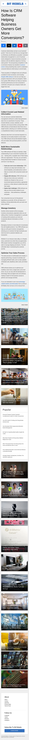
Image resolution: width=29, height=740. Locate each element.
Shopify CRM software (7, 77)
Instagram (7, 720)
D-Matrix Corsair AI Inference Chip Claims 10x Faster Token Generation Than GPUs (14, 547)
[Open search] (26, 3)
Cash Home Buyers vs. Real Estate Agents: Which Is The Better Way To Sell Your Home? (14, 400)
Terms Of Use (8, 705)
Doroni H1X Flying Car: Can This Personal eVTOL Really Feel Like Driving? (13, 587)
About (6, 699)
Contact (6, 701)
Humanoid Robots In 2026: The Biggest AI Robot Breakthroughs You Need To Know (13, 474)
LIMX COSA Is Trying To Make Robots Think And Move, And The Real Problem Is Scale (13, 513)
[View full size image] (14, 97)
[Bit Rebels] (14, 5)
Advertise (7, 702)
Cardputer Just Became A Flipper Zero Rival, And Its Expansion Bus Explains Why (13, 685)
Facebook (7, 715)
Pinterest (7, 718)
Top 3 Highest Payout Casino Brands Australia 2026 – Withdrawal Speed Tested (14, 647)
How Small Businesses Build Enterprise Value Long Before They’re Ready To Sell (12, 360)
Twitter (6, 717)
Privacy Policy (8, 704)
